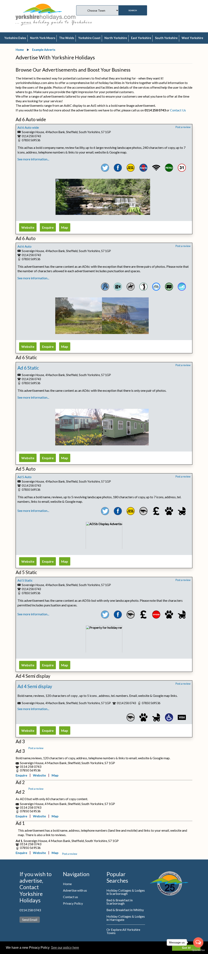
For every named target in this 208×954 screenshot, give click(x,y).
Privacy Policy (73, 903)
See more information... (33, 159)
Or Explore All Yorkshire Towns (123, 931)
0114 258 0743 (30, 910)
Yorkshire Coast (89, 38)
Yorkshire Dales (15, 38)
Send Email (29, 919)
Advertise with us (75, 890)
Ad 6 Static (28, 368)
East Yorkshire (141, 38)
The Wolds (66, 38)
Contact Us (178, 110)
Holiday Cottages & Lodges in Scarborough (125, 891)
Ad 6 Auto (24, 246)
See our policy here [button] (65, 947)
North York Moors (42, 38)
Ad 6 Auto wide (28, 127)
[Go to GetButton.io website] (198, 950)
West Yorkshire (192, 38)
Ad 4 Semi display (34, 686)
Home (67, 884)
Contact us (70, 897)
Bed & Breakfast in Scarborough (119, 901)
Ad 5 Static (25, 580)
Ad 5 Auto (24, 477)
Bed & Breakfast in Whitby (125, 910)
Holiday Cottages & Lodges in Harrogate (125, 917)
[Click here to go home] (45, 11)
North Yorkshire (115, 38)
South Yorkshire (166, 38)
